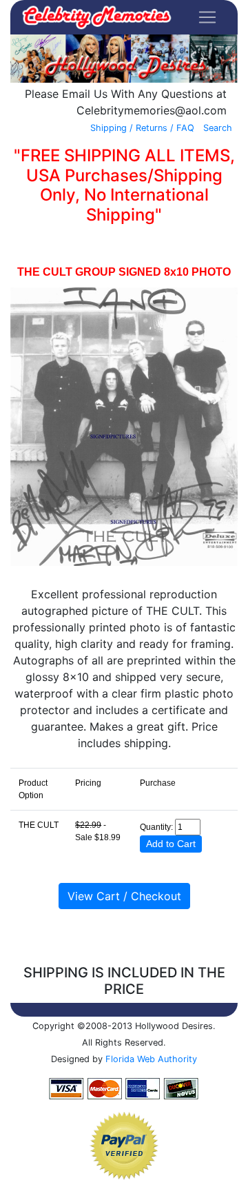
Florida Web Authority (151, 1059)
